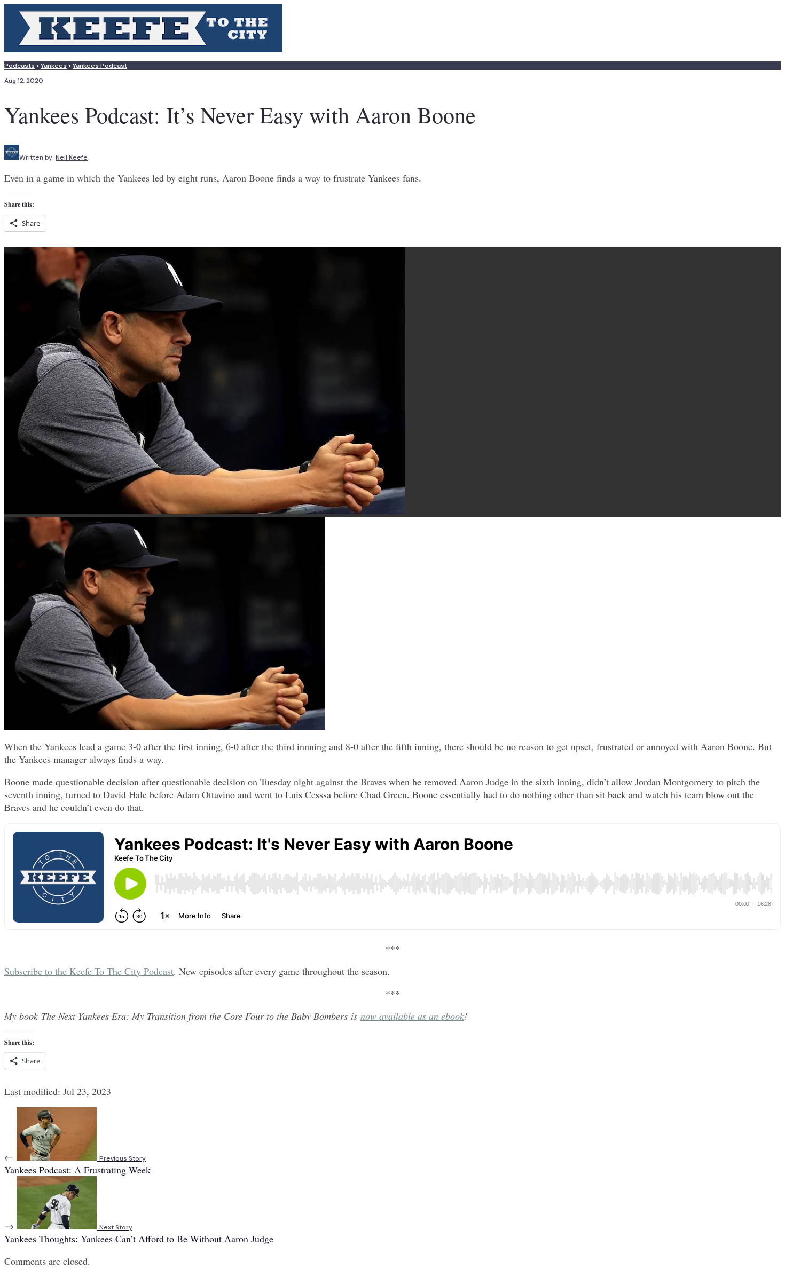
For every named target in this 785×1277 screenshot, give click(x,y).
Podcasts (19, 65)
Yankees (54, 65)
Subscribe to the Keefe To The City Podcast (89, 971)
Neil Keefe (72, 157)
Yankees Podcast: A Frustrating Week (77, 1165)
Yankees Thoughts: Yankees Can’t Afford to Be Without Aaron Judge (138, 1234)
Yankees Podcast (100, 65)
